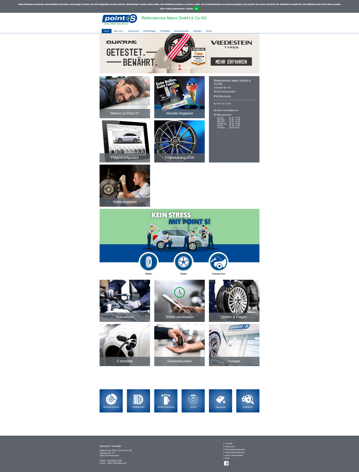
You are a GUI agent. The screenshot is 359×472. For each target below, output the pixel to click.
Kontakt (229, 443)
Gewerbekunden (181, 31)
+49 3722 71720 (223, 104)
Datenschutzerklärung (235, 452)
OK (196, 8)
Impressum (230, 446)
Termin (209, 31)
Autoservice (133, 31)
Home (106, 31)
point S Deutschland (234, 455)
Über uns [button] (118, 31)
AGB (227, 458)
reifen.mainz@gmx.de (227, 110)
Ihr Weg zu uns (223, 96)
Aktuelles (197, 31)
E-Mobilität (165, 31)
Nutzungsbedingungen (235, 449)
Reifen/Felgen (149, 31)
